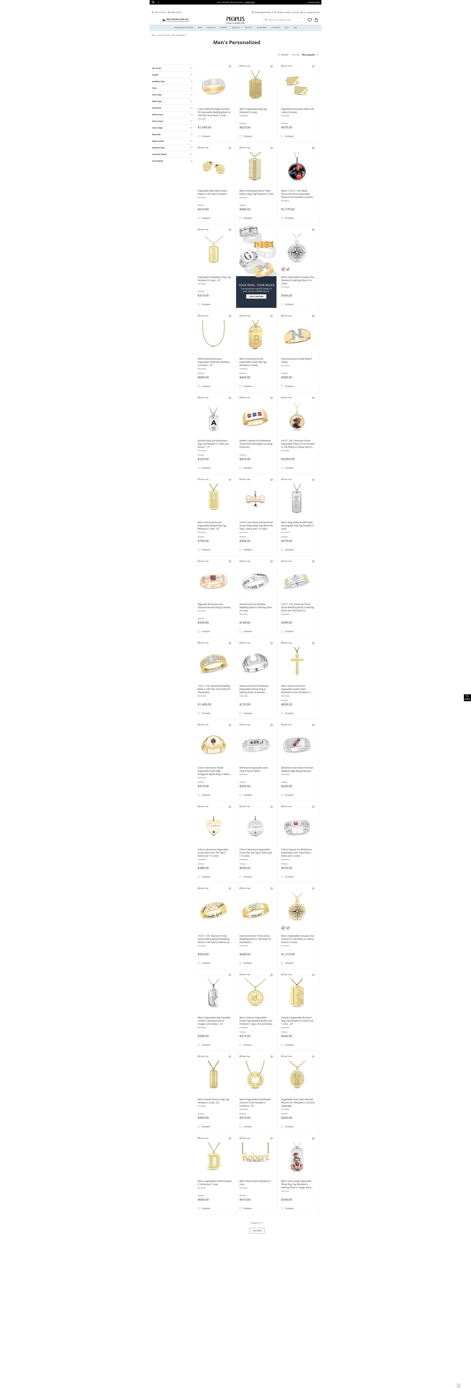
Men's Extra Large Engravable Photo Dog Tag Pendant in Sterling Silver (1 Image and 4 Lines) (296, 1184)
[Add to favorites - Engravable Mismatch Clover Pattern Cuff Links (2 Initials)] (229, 148)
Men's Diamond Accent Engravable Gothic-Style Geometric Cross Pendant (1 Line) (295, 689)
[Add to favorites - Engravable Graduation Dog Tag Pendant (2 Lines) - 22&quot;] (229, 230)
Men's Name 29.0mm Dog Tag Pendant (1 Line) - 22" (213, 1101)
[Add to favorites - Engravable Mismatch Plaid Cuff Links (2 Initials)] (313, 66)
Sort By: (295, 54)
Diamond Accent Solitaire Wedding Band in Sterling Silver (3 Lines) (255, 607)
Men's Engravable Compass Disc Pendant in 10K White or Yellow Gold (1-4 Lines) (297, 939)
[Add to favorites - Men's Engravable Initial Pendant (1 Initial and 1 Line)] (229, 1138)
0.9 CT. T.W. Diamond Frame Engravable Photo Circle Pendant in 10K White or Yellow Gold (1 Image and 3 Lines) (298, 444)
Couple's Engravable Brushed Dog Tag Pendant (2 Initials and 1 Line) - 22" (297, 1020)
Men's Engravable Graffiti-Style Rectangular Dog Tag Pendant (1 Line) (297, 525)
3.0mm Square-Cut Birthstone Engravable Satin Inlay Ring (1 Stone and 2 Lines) (296, 852)
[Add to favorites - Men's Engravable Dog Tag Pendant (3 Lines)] (271, 66)
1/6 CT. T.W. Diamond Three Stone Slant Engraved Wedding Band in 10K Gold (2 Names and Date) (214, 939)
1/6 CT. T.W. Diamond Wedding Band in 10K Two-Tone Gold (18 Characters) (214, 689)
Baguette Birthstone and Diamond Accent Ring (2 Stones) (214, 606)
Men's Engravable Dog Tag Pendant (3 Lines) (253, 110)
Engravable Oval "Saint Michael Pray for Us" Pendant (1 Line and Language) (297, 1102)
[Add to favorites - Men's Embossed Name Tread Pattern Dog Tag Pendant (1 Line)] (271, 148)
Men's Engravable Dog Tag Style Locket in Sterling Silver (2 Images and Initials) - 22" (214, 1020)
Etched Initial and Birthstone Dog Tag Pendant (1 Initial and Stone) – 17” (213, 443)
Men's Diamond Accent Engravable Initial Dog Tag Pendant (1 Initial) (252, 362)
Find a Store (160, 12)
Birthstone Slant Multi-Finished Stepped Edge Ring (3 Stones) (297, 769)
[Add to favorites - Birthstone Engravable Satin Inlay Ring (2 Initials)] (271, 725)
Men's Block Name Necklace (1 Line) (255, 1183)
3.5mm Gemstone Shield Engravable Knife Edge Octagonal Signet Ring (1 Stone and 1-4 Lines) (213, 771)
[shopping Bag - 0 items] (316, 20)
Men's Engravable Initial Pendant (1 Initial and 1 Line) (214, 1183)
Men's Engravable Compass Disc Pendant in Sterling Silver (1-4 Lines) (297, 280)
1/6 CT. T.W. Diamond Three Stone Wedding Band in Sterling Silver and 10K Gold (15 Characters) (297, 607)
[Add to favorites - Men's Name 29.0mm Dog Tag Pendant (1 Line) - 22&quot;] (229, 1056)
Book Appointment (263, 12)
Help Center (176, 12)
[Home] (176, 20)
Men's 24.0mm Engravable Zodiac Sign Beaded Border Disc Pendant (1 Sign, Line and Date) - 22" (256, 1020)
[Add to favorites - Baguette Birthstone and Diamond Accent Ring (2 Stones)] (229, 561)
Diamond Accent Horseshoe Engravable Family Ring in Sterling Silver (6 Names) (253, 689)
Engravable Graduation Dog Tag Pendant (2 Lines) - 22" (214, 279)
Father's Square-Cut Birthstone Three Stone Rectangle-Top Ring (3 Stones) (255, 443)
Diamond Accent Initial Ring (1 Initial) (296, 360)
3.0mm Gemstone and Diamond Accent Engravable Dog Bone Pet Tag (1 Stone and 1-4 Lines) (256, 525)
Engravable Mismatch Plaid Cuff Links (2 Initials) (297, 110)
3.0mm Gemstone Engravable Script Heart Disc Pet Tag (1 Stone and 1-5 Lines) (213, 852)
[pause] (153, 2)
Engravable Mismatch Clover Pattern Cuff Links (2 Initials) (212, 192)
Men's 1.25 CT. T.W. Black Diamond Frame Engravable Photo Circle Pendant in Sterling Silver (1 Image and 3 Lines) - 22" (297, 194)
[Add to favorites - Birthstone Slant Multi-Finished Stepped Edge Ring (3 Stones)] (313, 725)
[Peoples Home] (235, 20)
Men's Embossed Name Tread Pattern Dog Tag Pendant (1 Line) (256, 192)
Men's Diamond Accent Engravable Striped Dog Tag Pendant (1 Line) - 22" (212, 525)
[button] (158, 2)
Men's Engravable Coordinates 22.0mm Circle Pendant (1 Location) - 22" (255, 1102)
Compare (206, 136)
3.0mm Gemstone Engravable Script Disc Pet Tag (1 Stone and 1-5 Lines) (255, 852)
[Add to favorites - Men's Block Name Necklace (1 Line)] (271, 1138)
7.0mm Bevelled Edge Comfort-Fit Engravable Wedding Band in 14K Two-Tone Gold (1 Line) (214, 112)
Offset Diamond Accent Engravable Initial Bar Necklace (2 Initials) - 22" (214, 362)
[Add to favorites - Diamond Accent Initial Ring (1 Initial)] (313, 316)
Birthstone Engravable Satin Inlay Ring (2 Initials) (253, 769)
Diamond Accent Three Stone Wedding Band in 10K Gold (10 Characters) (255, 939)
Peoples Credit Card (285, 12)
